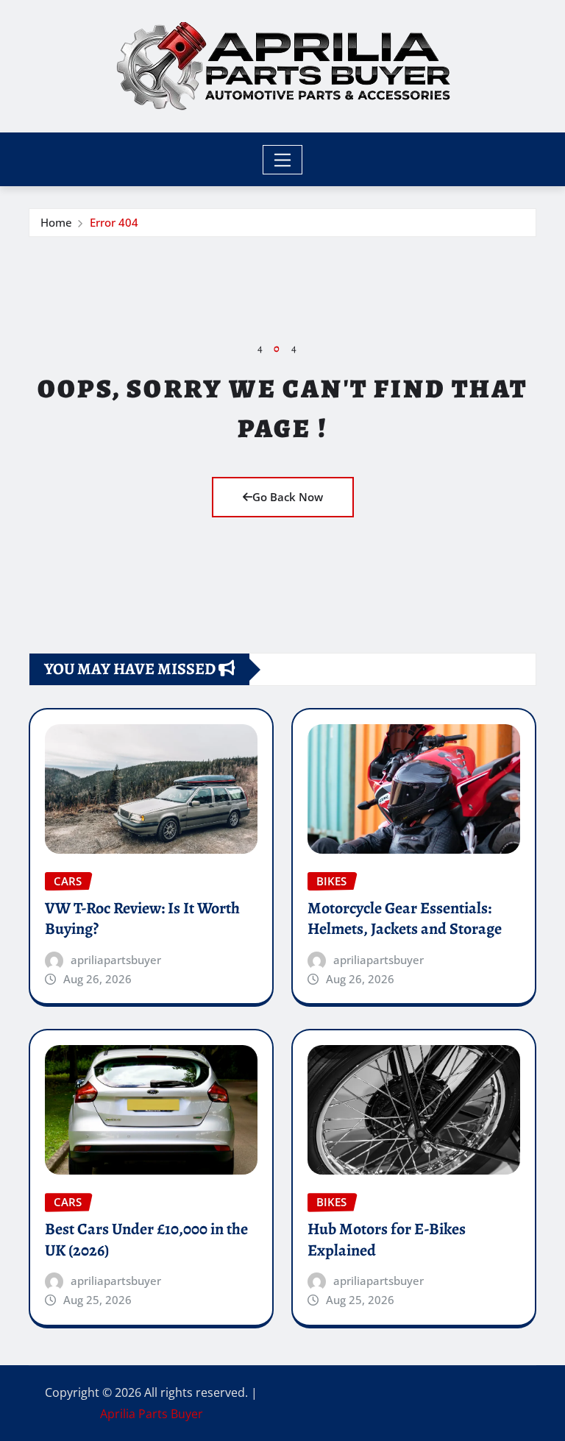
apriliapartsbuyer (116, 959)
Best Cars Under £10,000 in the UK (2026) (146, 1239)
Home (56, 222)
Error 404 (114, 222)
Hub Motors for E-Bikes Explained (387, 1239)
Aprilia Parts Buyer (151, 1414)
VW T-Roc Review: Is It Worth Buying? (142, 919)
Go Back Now (287, 496)
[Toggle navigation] (283, 159)
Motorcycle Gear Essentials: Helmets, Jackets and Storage (405, 919)
